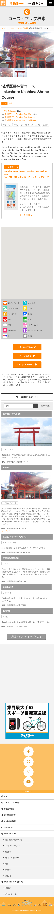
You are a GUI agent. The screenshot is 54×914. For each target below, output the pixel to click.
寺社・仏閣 (7, 125)
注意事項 (8, 870)
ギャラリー (8, 827)
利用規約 (8, 888)
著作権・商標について (12, 858)
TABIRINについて (11, 834)
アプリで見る (25, 355)
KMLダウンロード (25, 364)
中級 (11, 103)
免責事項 (8, 852)
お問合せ (8, 876)
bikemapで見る (25, 347)
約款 (6, 864)
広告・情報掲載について (13, 840)
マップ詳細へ (26, 215)
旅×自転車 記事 (10, 815)
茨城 (4, 103)
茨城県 (45, 125)
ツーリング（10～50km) (30, 125)
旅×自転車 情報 (10, 821)
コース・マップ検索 (11, 803)
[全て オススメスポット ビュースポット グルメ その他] (21, 406)
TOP (5, 796)
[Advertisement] (27, 673)
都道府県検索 (9, 809)
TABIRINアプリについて (13, 882)
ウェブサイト (6, 531)
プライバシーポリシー (12, 846)
